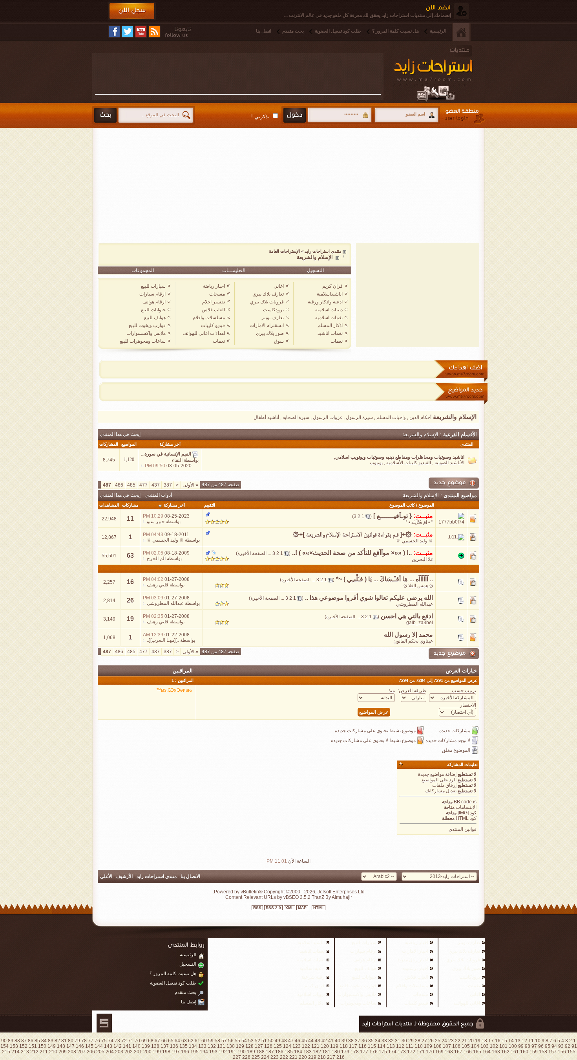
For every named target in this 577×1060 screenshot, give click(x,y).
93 (561, 1046)
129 (240, 1046)
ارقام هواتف (154, 302)
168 (449, 1051)
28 (417, 1040)
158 (543, 1051)
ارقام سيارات (152, 294)
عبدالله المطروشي (414, 604)
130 (230, 1046)
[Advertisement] (238, 73)
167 (458, 1051)
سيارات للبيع (153, 286)
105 (466, 1046)
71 (130, 1040)
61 (197, 1040)
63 (130, 555)
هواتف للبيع (155, 317)
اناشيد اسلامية (311, 942)
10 (537, 1040)
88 (17, 1040)
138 (155, 1046)
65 (170, 1040)
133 (202, 1046)
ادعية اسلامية (312, 968)
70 (137, 1040)
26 (130, 600)
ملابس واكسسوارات (146, 333)
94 (554, 1046)
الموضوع (426, 505)
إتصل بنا (188, 1002)
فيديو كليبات (213, 325)
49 (277, 1040)
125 (278, 1046)
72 (124, 1040)
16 (130, 582)
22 (457, 1040)
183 (307, 1051)
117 (353, 1046)
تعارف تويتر (272, 317)
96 (541, 1046)
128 (249, 1046)
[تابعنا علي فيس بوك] (114, 31)
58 (217, 1040)
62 (191, 1040)
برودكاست (273, 309)
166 (468, 1051)
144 (99, 1046)
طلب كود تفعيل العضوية (338, 31)
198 (166, 1051)
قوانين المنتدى (463, 829)
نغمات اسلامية (329, 317)
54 (244, 1040)
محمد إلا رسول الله (408, 634)
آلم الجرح (156, 558)
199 (157, 1051)
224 (265, 1057)
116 (362, 1046)
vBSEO (291, 897)
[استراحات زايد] (441, 73)
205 (100, 1051)
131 (221, 1046)
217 (331, 1057)
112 (400, 1046)
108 (437, 1046)
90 (4, 1040)
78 (84, 1040)
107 (447, 1046)
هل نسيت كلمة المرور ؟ (395, 31)
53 (251, 1040)
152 (23, 1046)
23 (451, 1040)
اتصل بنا (263, 31)
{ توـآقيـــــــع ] (392, 516)
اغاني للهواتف (467, 1003)
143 (108, 1046)
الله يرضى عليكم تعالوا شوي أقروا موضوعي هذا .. (369, 597)
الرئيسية (438, 31)
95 (547, 1046)
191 (232, 1051)
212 (34, 1051)
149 (51, 1046)
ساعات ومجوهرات (358, 1003)
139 (146, 1046)
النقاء (177, 460)
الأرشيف (124, 876)
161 (515, 1051)
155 (571, 1051)
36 (364, 1040)
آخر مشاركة (174, 505)
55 (237, 1040)
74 (110, 1040)
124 (287, 1046)
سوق (279, 341)
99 (521, 1046)
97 (534, 1046)
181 (326, 1051)
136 (174, 1046)
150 (42, 1046)
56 (231, 1040)
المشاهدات (109, 505)
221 (293, 1057)
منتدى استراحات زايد (323, 251)
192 (223, 1051)
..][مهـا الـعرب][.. (163, 640)
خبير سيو (155, 521)
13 (517, 1040)
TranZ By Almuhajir (331, 897)
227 (237, 1057)
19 (130, 618)
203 (119, 1051)
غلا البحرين (422, 559)
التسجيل (315, 270)
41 (331, 1040)
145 (89, 1046)
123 (296, 1046)
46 (297, 1040)
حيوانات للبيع (153, 309)
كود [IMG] (467, 813)
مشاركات (130, 505)
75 (104, 1040)
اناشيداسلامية (330, 294)
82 (57, 1040)
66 (164, 1040)
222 (284, 1057)
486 (119, 485)
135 (183, 1046)
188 (260, 1051)
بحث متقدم (293, 31)
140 (136, 1046)
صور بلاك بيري (270, 333)
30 (404, 1040)
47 (291, 1040)
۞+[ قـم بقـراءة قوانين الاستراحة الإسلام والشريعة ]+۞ (352, 534)
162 (505, 1051)
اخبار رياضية (416, 942)
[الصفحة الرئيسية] (461, 32)
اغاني (279, 286)
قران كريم (332, 286)
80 (70, 1040)
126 (268, 1046)
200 (147, 1051)
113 (391, 1046)
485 (131, 485)
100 (513, 1046)
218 (322, 1057)
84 (44, 1040)
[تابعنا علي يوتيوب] (141, 31)
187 (270, 1051)
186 (279, 1051)
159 (534, 1051)
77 (90, 1040)
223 (274, 1057)
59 (211, 1040)
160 (524, 1051)
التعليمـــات (233, 270)
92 (567, 1046)
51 (264, 1040)
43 (317, 1040)
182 (317, 1051)
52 (257, 1040)
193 (213, 1051)
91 (574, 1046)
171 (420, 1051)
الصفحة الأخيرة (252, 553)
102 (494, 1046)
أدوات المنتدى (158, 495)
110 (418, 1046)
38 (351, 1040)
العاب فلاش (213, 309)
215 (6, 1051)
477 (143, 485)
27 (424, 1040)
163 (496, 1051)
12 (524, 1040)
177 (364, 1051)
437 (156, 485)
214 (15, 1051)
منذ (392, 690)
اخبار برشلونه (415, 968)
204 (110, 1051)
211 (44, 1051)
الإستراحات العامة (284, 251)
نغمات (336, 341)
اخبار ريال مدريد (412, 960)
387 (168, 485)
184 (298, 1051)
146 (80, 1046)
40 (337, 1040)
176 (373, 1051)
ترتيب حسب (464, 690)
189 (251, 1051)
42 (324, 1040)
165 (477, 1051)
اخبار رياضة (214, 286)
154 (4, 1046)
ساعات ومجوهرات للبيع (143, 341)
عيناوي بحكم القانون (413, 641)
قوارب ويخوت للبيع (147, 325)
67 (157, 1040)
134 (193, 1046)
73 (117, 1040)
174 (392, 1051)
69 (144, 1040)
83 (50, 1040)
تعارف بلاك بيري (268, 294)
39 (344, 1040)
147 (70, 1046)
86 (30, 1040)
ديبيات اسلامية (329, 309)
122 (306, 1046)
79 (77, 1040)
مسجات (217, 294)
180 (336, 1051)
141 (127, 1046)
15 (504, 1040)
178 (355, 1051)
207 (81, 1051)
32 (391, 1040)
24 (444, 1040)
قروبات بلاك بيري (267, 302)
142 (117, 1046)
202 (128, 1051)
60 (204, 1040)
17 (491, 1040)
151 (33, 1046)
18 (484, 1040)
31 (397, 1040)
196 (185, 1051)
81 (64, 1040)
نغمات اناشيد (330, 333)
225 (256, 1057)
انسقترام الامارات (267, 325)
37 (357, 1040)
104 (475, 1046)
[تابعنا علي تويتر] (127, 31)
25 (437, 1040)
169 (439, 1051)
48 (284, 1040)
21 (464, 1040)
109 (428, 1046)
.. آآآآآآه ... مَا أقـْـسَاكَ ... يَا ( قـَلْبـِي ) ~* (384, 579)
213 (25, 1051)
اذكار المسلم (330, 325)
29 (411, 1040)
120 (325, 1046)
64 (177, 1040)
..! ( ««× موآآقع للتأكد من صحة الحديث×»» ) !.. (352, 552)
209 (62, 1051)
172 (411, 1051)
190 (241, 1051)
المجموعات (142, 270)
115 (372, 1046)
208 (72, 1051)
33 (384, 1040)
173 (402, 1051)
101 (503, 1046)
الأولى (190, 485)
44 (311, 1040)
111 (409, 1046)
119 (334, 1046)
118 (344, 1046)
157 (552, 1051)
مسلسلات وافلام (209, 317)
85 (37, 1040)
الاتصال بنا (190, 876)
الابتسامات (466, 807)
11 (130, 518)
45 (304, 1040)
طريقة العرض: (412, 690)
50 (271, 1040)
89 (10, 1040)
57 (224, 1040)
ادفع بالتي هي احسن (407, 616)
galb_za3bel (419, 622)
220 (303, 1057)
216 (340, 1057)
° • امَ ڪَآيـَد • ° (419, 522)
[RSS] (154, 31)
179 (345, 1051)
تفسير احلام (213, 302)
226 (246, 1057)
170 (430, 1051)
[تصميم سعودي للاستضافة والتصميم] (104, 1023)
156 (562, 1051)
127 (259, 1046)
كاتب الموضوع (402, 505)
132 (212, 1046)
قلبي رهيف (157, 585)
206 (91, 1051)
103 (484, 1046)
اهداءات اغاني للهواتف (204, 333)
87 (24, 1040)
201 (138, 1051)
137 (165, 1046)
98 (527, 1046)
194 (204, 1051)
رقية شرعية (313, 977)
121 (315, 1046)
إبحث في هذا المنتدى (120, 434)
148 (61, 1046)
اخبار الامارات (415, 951)
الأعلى (106, 876)
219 (312, 1057)
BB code (463, 802)
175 (383, 1051)
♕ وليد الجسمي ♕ (414, 541)
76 (97, 1040)
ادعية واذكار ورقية (325, 302)
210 (53, 1051)
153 (14, 1046)
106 (456, 1046)
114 (381, 1046)
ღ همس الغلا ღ (418, 585)
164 (486, 1051)
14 (511, 1040)
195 (194, 1051)
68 (150, 1040)
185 (289, 1051)
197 (176, 1051)
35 (371, 1040)
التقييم (209, 505)
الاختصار (468, 705)
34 (377, 1040)
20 (471, 1040)
